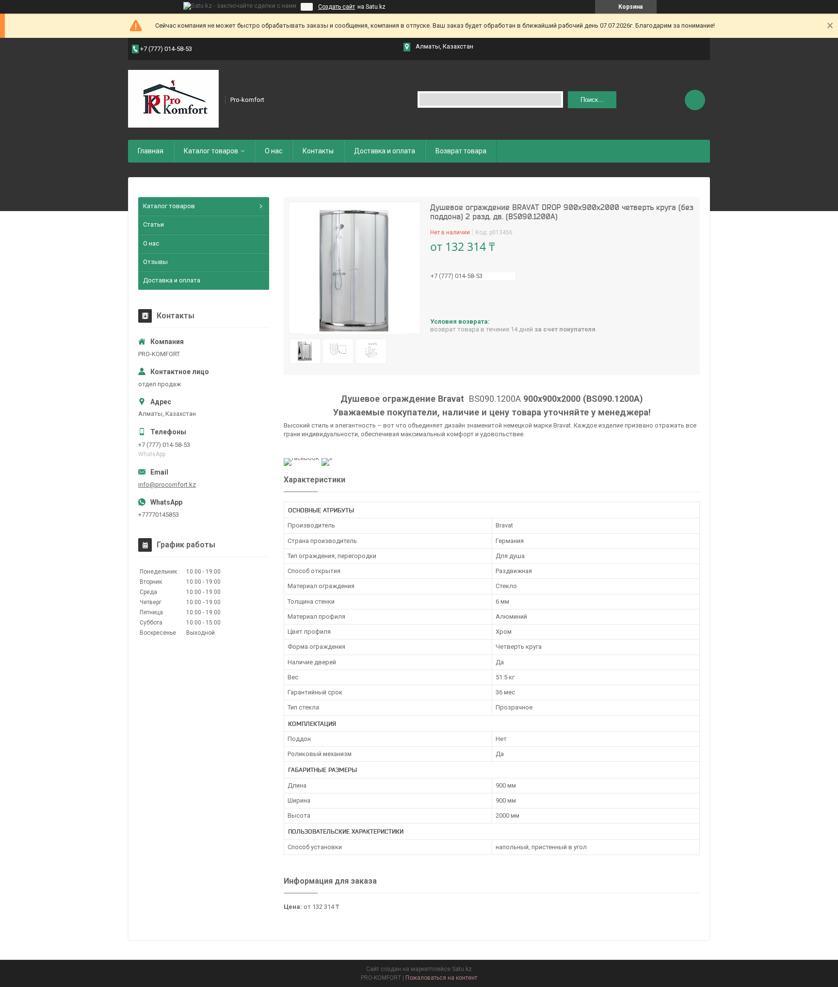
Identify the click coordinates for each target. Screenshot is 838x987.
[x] (327, 457)
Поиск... (592, 99)
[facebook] (301, 457)
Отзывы (155, 261)
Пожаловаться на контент (441, 977)
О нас (273, 151)
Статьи (153, 224)
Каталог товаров (211, 151)
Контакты (318, 151)
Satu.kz (462, 969)
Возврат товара (460, 151)
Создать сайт (336, 6)
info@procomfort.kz (167, 484)
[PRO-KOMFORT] (173, 99)
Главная (150, 151)
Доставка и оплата (384, 151)
